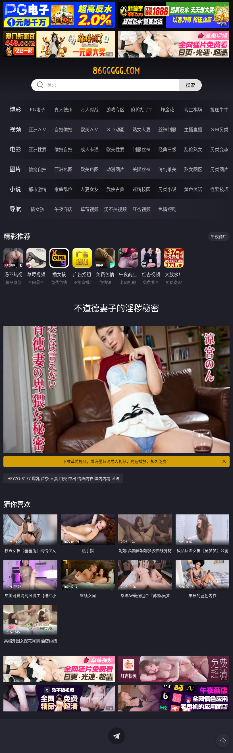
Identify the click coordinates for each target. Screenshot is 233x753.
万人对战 (89, 109)
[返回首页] (223, 740)
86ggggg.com (116, 70)
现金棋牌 (193, 109)
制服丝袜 (141, 149)
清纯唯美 (167, 169)
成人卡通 (89, 149)
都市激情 (37, 189)
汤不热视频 (115, 209)
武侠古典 (115, 189)
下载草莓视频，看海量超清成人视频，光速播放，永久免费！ (116, 461)
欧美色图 (89, 169)
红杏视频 (141, 209)
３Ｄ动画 (115, 129)
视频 (15, 129)
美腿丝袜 (141, 169)
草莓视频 (89, 209)
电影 (15, 149)
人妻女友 (89, 189)
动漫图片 (115, 169)
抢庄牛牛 (219, 109)
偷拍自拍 (63, 149)
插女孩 (37, 209)
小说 (15, 189)
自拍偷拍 (63, 129)
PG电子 (37, 109)
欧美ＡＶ (89, 129)
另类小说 (167, 189)
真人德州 (63, 109)
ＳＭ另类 (219, 129)
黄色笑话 (193, 189)
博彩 (15, 109)
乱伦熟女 (193, 149)
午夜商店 (63, 209)
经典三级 (167, 149)
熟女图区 (193, 169)
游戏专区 (115, 109)
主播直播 (193, 129)
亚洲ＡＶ (37, 129)
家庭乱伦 (63, 189)
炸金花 (167, 109)
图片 (15, 169)
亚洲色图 (63, 169)
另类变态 (219, 149)
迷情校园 (141, 189)
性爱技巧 (219, 189)
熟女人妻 (141, 129)
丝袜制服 (167, 129)
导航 (15, 209)
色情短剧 (167, 209)
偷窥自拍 (37, 169)
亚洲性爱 (37, 149)
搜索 (190, 85)
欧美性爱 (115, 149)
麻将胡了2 (141, 109)
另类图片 (219, 169)
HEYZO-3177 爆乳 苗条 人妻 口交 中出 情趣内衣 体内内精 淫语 (63, 478)
